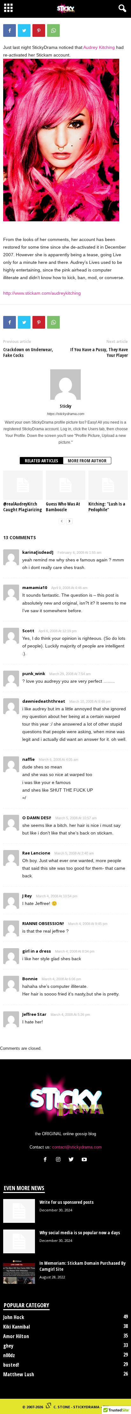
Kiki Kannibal (16, 1326)
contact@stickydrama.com (77, 1147)
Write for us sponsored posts (66, 1202)
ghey (8, 1345)
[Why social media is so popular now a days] (19, 1241)
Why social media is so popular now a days (79, 1233)
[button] (121, 9)
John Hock (13, 1317)
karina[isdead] (37, 552)
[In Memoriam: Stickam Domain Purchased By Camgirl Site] (19, 1272)
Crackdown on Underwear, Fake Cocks (28, 352)
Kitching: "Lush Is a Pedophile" (106, 507)
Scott (28, 630)
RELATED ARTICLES (41, 461)
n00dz (9, 1355)
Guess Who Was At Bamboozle (63, 507)
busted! (11, 1364)
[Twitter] (72, 1160)
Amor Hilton (16, 1336)
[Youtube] (85, 1160)
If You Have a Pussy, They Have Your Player (99, 352)
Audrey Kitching (99, 47)
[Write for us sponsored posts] (19, 1211)
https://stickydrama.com (65, 414)
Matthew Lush (18, 1374)
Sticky (66, 406)
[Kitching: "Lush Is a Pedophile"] (108, 485)
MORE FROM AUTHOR (87, 461)
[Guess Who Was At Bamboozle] (65, 485)
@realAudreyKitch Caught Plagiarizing (22, 507)
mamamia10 (34, 587)
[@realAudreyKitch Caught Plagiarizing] (23, 485)
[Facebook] (46, 1160)
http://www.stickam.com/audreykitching (42, 293)
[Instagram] (59, 1160)
